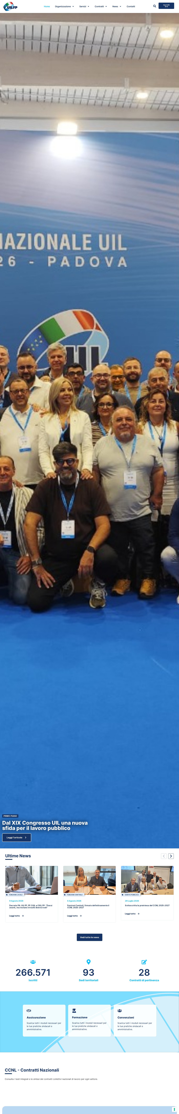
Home (47, 6)
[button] (164, 856)
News (115, 6)
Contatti (131, 6)
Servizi (82, 6)
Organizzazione (63, 6)
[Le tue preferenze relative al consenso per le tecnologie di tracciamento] (174, 1109)
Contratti (99, 6)
